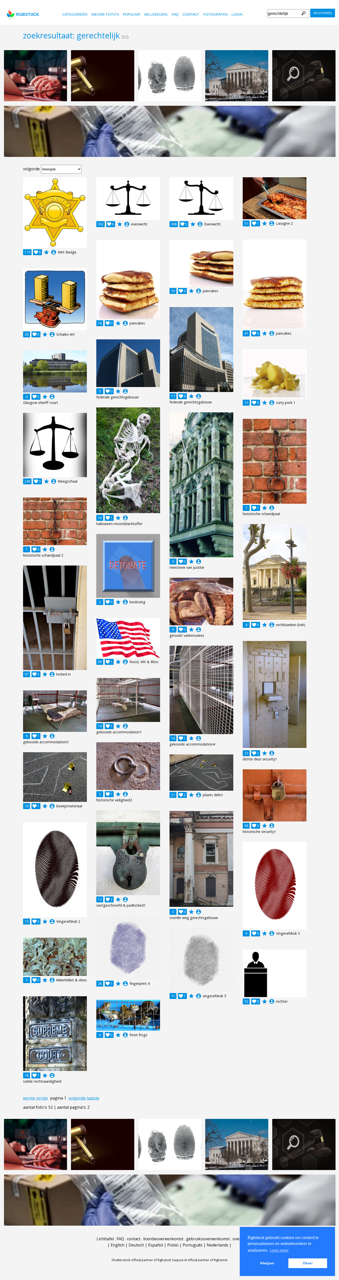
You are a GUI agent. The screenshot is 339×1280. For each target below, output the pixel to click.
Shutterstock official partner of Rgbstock (141, 1260)
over (237, 1239)
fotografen (215, 14)
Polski (172, 1245)
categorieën (75, 14)
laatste (93, 1098)
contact (191, 14)
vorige (42, 1098)
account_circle (54, 252)
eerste (29, 1098)
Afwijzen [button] (267, 1263)
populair (131, 14)
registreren (323, 13)
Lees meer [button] (279, 1250)
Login (237, 14)
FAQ (175, 14)
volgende (77, 1098)
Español (155, 1245)
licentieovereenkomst (163, 1239)
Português (193, 1245)
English (117, 1245)
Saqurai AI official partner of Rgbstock (200, 1260)
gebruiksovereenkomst (208, 1239)
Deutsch (136, 1245)
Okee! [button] (308, 1263)
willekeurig (156, 14)
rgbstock (27, 14)
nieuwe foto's (105, 14)
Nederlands (217, 1245)
